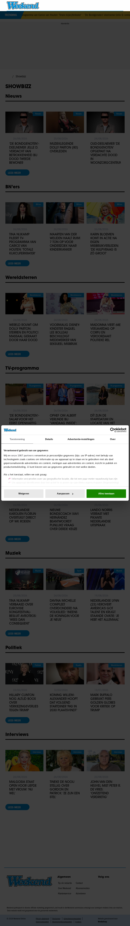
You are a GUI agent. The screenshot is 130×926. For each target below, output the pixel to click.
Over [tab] (112, 439)
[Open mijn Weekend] (111, 5)
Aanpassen (63, 493)
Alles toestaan (106, 493)
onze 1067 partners (22, 455)
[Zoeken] (120, 5)
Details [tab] (49, 439)
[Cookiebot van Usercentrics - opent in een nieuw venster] (112, 430)
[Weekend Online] (23, 5)
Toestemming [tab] (17, 439)
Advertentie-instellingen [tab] (81, 439)
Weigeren (23, 493)
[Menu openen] (103, 5)
